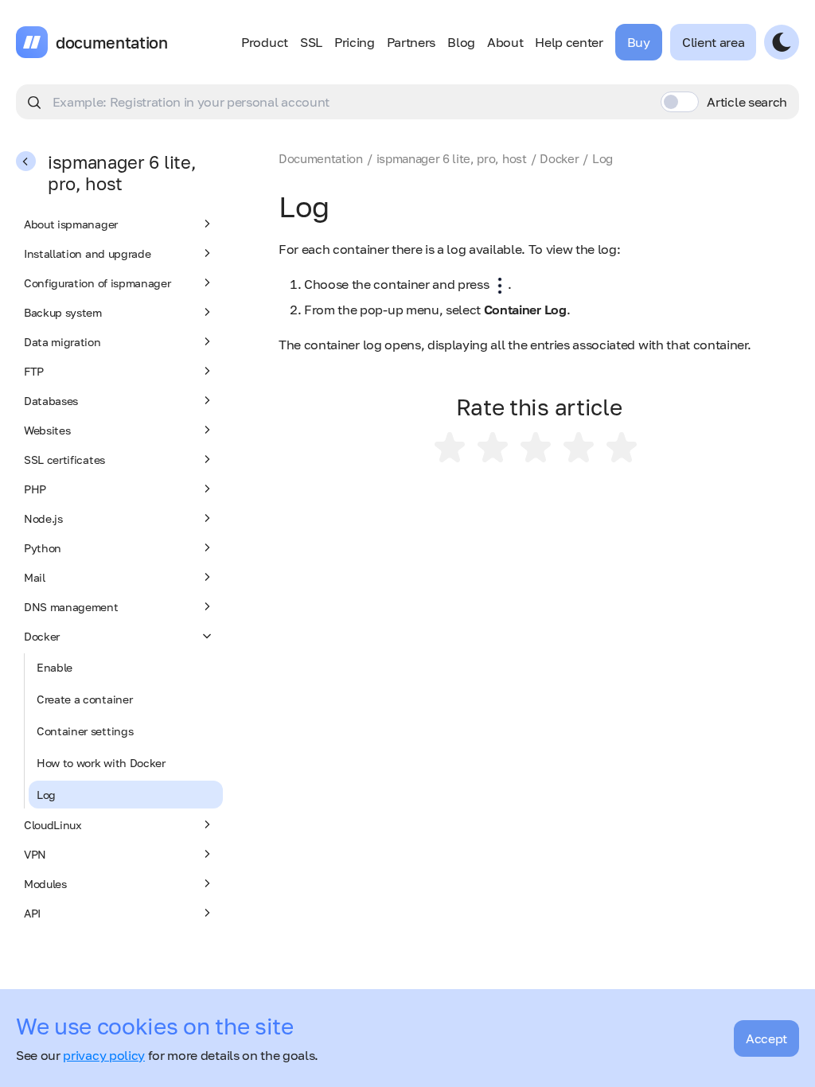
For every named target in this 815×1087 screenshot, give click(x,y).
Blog (461, 42)
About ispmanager (71, 224)
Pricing (354, 42)
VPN (35, 854)
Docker (42, 636)
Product (264, 42)
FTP (34, 371)
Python (42, 548)
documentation (112, 42)
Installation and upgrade (87, 253)
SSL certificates (64, 459)
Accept (766, 1038)
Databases (51, 400)
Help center (568, 42)
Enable (54, 667)
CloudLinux (53, 825)
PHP (35, 489)
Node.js (43, 518)
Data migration (62, 342)
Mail (34, 577)
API (32, 913)
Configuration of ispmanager (97, 283)
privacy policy (104, 1055)
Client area (713, 42)
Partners (411, 42)
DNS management (71, 607)
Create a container (84, 699)
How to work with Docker (101, 762)
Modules (45, 883)
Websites (47, 430)
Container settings (85, 731)
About (505, 42)
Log (46, 794)
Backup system (63, 312)
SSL (311, 42)
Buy (638, 42)
